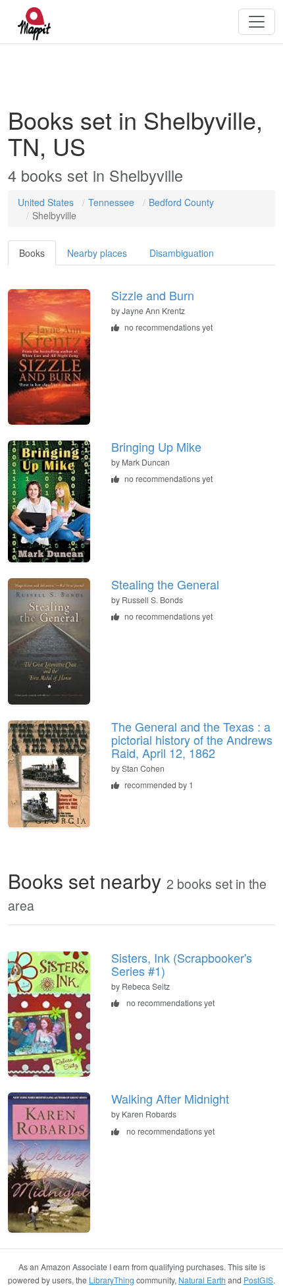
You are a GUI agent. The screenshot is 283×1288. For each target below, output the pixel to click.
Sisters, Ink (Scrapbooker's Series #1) (181, 964)
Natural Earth (202, 1279)
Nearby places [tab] (97, 252)
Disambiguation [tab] (181, 252)
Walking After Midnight (170, 1098)
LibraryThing (111, 1279)
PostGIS (258, 1279)
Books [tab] (32, 252)
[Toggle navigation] (256, 22)
